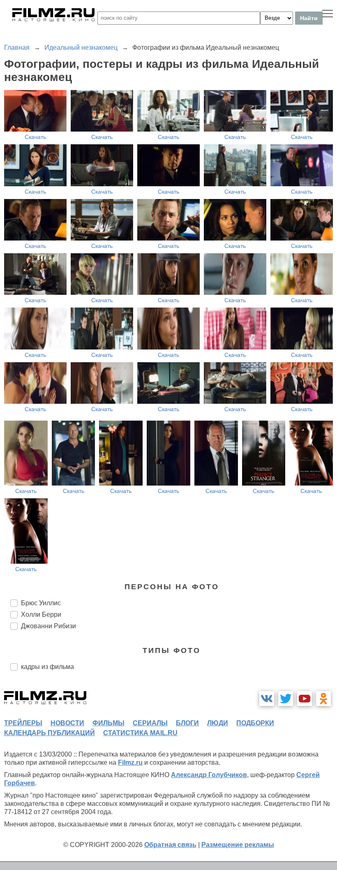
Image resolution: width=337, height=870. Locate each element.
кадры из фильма (47, 666)
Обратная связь (170, 844)
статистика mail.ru (140, 732)
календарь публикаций (49, 732)
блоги (187, 723)
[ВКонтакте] (266, 698)
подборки (255, 723)
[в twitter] (285, 698)
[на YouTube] (304, 698)
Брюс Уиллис (41, 602)
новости (67, 723)
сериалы (150, 723)
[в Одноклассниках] (323, 698)
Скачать (35, 137)
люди (217, 723)
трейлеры (23, 723)
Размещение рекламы (237, 844)
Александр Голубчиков (209, 774)
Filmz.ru (130, 762)
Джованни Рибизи (48, 625)
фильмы (108, 723)
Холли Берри (41, 614)
